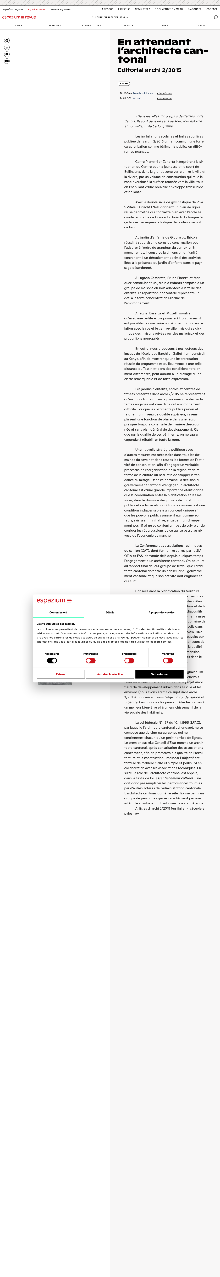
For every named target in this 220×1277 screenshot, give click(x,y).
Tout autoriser (159, 674)
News (18, 25)
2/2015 (158, 141)
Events (128, 25)
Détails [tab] (110, 612)
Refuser (60, 674)
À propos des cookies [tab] (161, 612)
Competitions (91, 25)
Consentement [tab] (58, 612)
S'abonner (195, 9)
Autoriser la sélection (110, 674)
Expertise (124, 9)
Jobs (165, 25)
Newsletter (142, 9)
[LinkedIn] (6, 47)
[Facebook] (6, 40)
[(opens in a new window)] (6, 61)
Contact (211, 9)
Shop (201, 25)
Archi (124, 83)
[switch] (91, 660)
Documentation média (169, 9)
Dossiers (55, 25)
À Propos (107, 9)
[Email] (6, 54)
